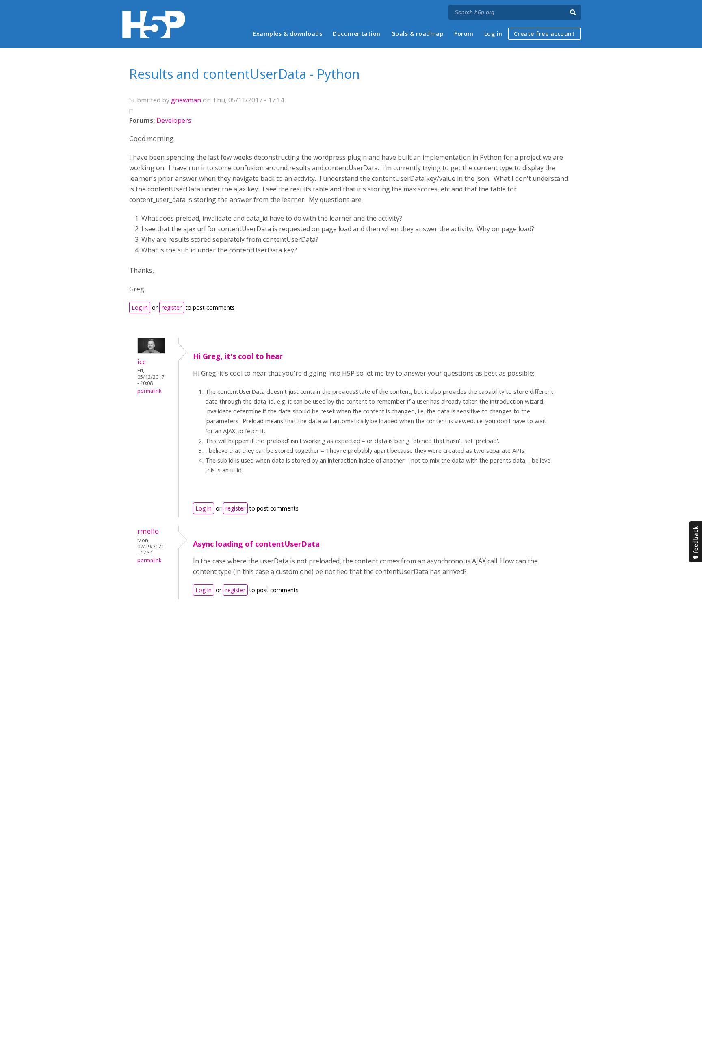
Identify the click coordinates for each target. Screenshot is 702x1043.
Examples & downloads (287, 33)
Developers (173, 120)
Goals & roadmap (417, 33)
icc (141, 361)
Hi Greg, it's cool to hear (238, 356)
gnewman (186, 100)
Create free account (544, 33)
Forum (464, 33)
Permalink (149, 390)
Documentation (357, 33)
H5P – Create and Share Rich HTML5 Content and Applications (153, 24)
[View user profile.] (151, 351)
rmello (148, 531)
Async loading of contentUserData (256, 544)
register (172, 307)
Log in (493, 33)
